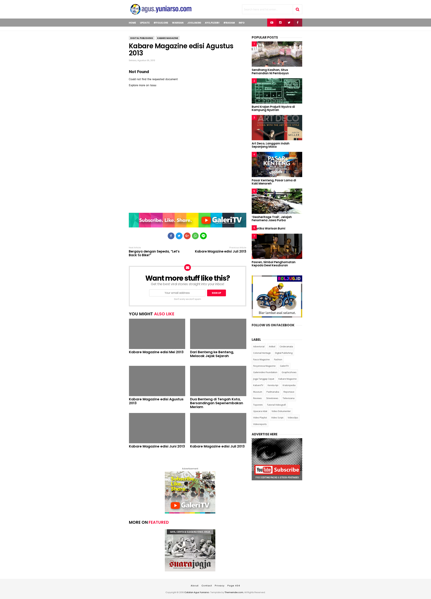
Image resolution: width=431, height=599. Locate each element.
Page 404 (233, 585)
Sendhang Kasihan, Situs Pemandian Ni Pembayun (270, 71)
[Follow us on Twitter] (289, 23)
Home (132, 22)
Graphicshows (289, 372)
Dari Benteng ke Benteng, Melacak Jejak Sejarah (212, 354)
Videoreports (260, 424)
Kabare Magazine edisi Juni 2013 (157, 446)
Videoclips (293, 417)
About (195, 585)
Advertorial (258, 346)
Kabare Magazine (167, 38)
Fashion (278, 359)
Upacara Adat (260, 411)
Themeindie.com (234, 592)
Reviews (257, 398)
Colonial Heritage (262, 352)
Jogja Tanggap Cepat (263, 378)
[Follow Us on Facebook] (297, 23)
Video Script (277, 417)
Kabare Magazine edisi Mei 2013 (156, 352)
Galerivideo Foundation (265, 372)
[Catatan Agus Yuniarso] (161, 15)
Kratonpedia (289, 385)
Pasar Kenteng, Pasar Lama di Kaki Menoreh (274, 182)
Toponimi (258, 404)
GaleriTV (284, 365)
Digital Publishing (141, 38)
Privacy (220, 585)
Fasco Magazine (261, 359)
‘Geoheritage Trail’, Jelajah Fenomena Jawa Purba (272, 218)
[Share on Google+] (187, 235)
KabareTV (258, 385)
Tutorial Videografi (276, 404)
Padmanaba (273, 391)
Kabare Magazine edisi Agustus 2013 (181, 49)
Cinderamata (286, 346)
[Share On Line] (203, 235)
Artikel (272, 346)
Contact (207, 585)
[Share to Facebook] (171, 235)
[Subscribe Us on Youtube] (271, 23)
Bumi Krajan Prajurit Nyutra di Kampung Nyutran (273, 108)
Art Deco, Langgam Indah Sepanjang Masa (270, 145)
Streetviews (272, 398)
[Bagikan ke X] (179, 235)
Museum (257, 391)
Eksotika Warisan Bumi (268, 228)
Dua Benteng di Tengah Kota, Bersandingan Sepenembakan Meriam (216, 403)
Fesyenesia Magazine (264, 365)
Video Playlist (260, 417)
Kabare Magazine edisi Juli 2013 (220, 251)
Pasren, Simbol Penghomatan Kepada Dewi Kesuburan (273, 263)
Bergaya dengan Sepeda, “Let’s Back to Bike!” (154, 253)
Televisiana (288, 398)
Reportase (289, 391)
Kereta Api (273, 385)
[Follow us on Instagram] (280, 23)
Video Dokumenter (281, 411)
